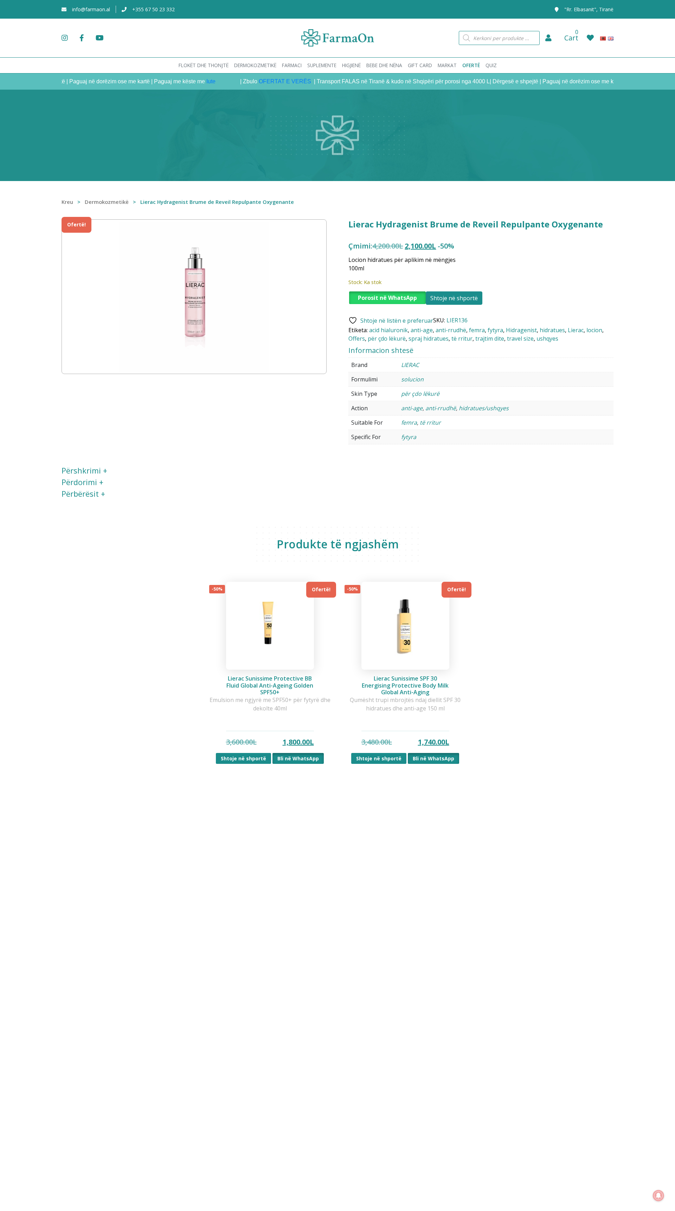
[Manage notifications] (658, 1195)
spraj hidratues (429, 338)
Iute (193, 81)
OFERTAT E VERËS (268, 81)
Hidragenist (521, 330)
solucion (412, 379)
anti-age (422, 330)
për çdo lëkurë (387, 338)
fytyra (495, 330)
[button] (548, 38)
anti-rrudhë (451, 330)
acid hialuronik (388, 330)
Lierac (576, 330)
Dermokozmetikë (107, 201)
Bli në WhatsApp (298, 758)
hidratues (552, 330)
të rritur (461, 338)
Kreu (67, 201)
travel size (520, 338)
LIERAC (410, 365)
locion (594, 330)
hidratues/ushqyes (484, 408)
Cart (571, 38)
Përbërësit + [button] (83, 493)
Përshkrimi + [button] (84, 470)
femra (477, 330)
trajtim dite (489, 338)
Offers (356, 338)
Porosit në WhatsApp (387, 298)
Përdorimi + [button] (82, 482)
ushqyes (547, 338)
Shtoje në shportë (454, 298)
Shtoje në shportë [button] (243, 758)
